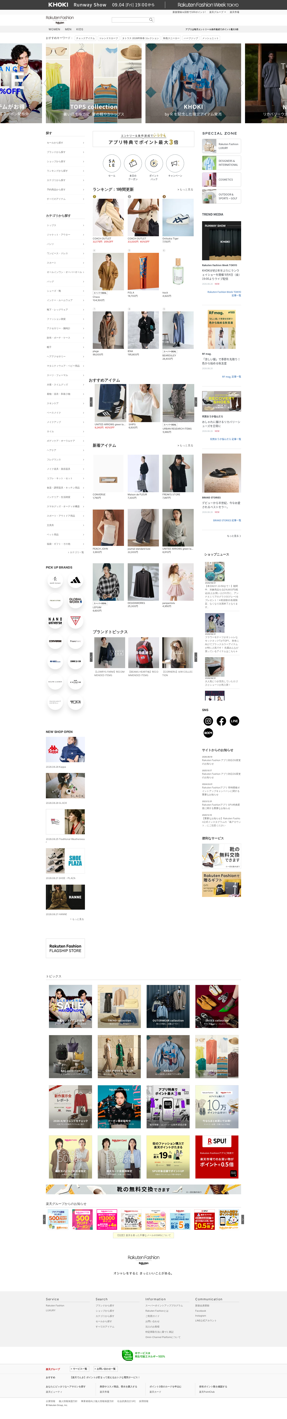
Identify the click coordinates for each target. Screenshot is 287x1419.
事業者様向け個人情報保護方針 (97, 1401)
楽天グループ (216, 12)
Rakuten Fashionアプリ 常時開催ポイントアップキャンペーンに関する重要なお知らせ (221, 791)
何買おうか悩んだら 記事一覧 (225, 439)
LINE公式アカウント (206, 1320)
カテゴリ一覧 (77, 552)
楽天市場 (234, 12)
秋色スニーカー (171, 38)
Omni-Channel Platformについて (163, 1337)
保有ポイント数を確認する (213, 1386)
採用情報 (143, 1401)
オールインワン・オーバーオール (64, 272)
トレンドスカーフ (108, 38)
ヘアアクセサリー (56, 356)
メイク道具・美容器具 (58, 468)
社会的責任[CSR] (126, 1401)
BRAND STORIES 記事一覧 (227, 520)
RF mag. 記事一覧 (231, 376)
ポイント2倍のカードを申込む (166, 1386)
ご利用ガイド (152, 1316)
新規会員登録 (202, 1305)
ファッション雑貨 (56, 318)
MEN (68, 29)
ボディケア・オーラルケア (61, 440)
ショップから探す (56, 161)
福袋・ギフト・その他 (58, 543)
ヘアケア (51, 450)
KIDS (79, 29)
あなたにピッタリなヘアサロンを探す (66, 1386)
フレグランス (54, 459)
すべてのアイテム (56, 198)
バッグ (50, 281)
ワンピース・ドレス (57, 253)
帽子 (49, 347)
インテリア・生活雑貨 (58, 497)
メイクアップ (54, 422)
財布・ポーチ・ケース (58, 337)
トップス (51, 225)
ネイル (50, 431)
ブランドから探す (56, 152)
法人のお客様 (152, 1326)
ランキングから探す (57, 170)
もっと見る (78, 919)
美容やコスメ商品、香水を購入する (118, 1386)
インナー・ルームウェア (60, 300)
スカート (51, 262)
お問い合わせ (152, 1321)
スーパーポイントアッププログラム (164, 1305)
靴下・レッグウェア (57, 309)
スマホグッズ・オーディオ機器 (63, 506)
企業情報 (50, 1401)
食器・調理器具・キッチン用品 (63, 487)
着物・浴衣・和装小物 (58, 393)
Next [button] (241, 83)
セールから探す (55, 142)
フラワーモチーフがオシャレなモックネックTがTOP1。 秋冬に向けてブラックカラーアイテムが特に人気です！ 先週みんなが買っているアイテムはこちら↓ (222, 644)
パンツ (50, 243)
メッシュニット (210, 38)
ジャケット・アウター (58, 234)
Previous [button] (45, 83)
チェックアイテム (85, 38)
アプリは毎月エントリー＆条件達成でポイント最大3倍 (211, 29)
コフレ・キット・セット (60, 478)
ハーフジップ (191, 38)
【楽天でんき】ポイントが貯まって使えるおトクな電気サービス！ (105, 1377)
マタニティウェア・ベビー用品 (63, 365)
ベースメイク (54, 412)
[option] (94, 83)
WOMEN (54, 29)
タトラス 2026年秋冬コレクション (140, 38)
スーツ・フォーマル (57, 375)
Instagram (200, 1315)
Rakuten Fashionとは (156, 1310)
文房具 (50, 525)
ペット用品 (53, 534)
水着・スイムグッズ (57, 384)
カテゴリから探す (56, 180)
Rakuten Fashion (76, 20)
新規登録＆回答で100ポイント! (189, 12)
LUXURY (50, 1310)
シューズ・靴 (54, 290)
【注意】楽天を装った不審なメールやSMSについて (143, 1235)
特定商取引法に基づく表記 (159, 1331)
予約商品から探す (56, 189)
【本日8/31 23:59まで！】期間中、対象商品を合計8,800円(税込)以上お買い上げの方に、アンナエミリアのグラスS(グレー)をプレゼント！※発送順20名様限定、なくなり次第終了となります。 (222, 597)
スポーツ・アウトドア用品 (61, 515)
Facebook (200, 1310)
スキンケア (53, 403)
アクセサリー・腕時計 (58, 328)
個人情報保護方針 (68, 1401)
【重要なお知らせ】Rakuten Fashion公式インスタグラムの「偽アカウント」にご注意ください (221, 822)
